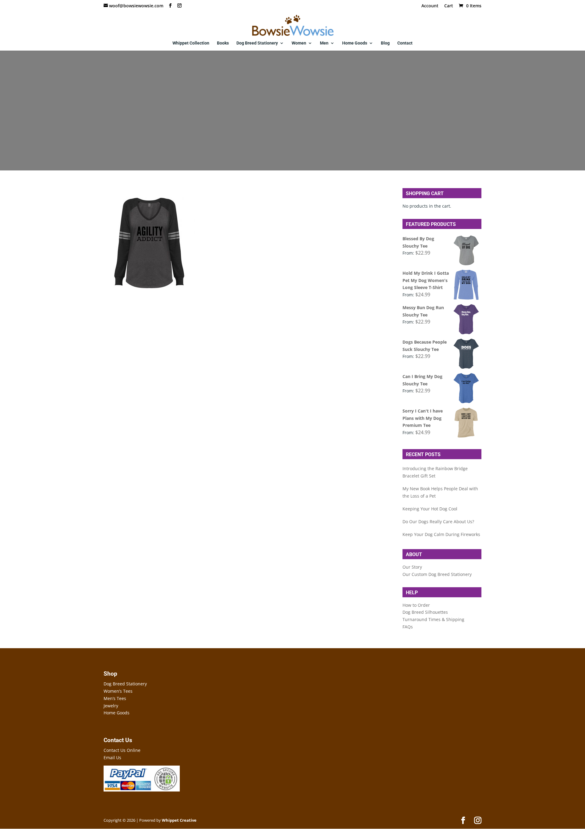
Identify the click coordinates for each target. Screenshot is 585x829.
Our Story (412, 567)
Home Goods (354, 43)
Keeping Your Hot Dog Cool (429, 509)
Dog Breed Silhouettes (425, 612)
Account (429, 6)
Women (299, 43)
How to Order (416, 605)
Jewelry (111, 706)
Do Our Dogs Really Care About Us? (438, 521)
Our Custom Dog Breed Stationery (437, 574)
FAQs (407, 627)
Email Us (112, 757)
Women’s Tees (118, 691)
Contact (405, 43)
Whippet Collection (190, 43)
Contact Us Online (122, 750)
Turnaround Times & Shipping (433, 619)
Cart (448, 6)
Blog (385, 43)
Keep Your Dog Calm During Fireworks (441, 534)
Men (324, 43)
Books (223, 43)
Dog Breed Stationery (257, 43)
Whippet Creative (179, 820)
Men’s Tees (115, 698)
